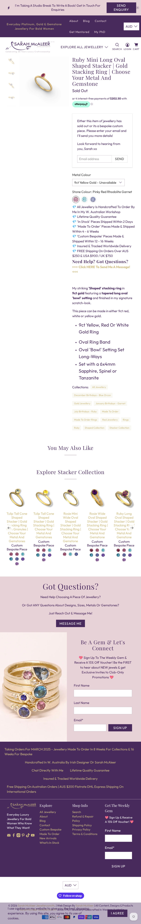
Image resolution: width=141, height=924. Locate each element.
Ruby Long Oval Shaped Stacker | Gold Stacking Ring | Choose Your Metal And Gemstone (124, 525)
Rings (126, 419)
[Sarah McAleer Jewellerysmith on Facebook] (14, 836)
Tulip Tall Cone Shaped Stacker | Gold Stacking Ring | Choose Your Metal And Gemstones (43, 525)
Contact (100, 21)
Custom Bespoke (50, 829)
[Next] (132, 528)
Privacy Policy (81, 829)
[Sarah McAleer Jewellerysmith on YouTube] (33, 836)
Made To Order (110, 411)
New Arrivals (48, 838)
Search (76, 812)
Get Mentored (79, 32)
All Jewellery (99, 387)
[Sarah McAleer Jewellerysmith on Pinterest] (23, 836)
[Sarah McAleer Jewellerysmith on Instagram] (18, 836)
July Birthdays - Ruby (85, 411)
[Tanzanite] (93, 199)
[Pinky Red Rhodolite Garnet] (75, 199)
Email (78, 720)
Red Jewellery (110, 419)
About (73, 21)
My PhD (99, 32)
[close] (137, 7)
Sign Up (120, 728)
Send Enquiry (121, 7)
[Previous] (9, 528)
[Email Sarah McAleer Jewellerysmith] (9, 836)
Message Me (70, 623)
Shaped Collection (94, 427)
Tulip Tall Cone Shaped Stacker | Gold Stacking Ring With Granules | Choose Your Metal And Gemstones (17, 527)
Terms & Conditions (84, 834)
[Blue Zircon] (84, 199)
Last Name (81, 703)
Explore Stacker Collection (70, 471)
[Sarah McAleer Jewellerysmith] (30, 46)
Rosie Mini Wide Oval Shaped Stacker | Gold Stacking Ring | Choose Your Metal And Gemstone (70, 527)
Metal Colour (81, 175)
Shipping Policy (82, 825)
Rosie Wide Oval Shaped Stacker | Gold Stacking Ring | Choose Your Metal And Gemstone (97, 525)
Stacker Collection (119, 427)
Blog (86, 21)
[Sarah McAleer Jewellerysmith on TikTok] (28, 836)
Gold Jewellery (82, 403)
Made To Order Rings (85, 419)
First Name (81, 685)
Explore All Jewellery (82, 47)
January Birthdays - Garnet (110, 403)
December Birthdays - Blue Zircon (92, 395)
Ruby (76, 427)
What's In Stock (49, 842)
